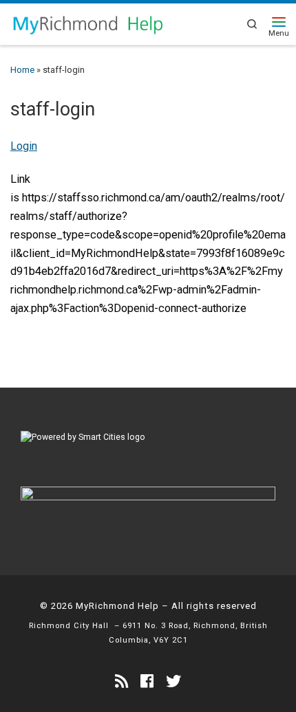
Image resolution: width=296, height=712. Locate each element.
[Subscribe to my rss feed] (121, 681)
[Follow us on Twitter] (173, 681)
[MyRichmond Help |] (87, 22)
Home (22, 70)
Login (23, 146)
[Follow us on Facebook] (147, 681)
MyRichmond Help (117, 606)
